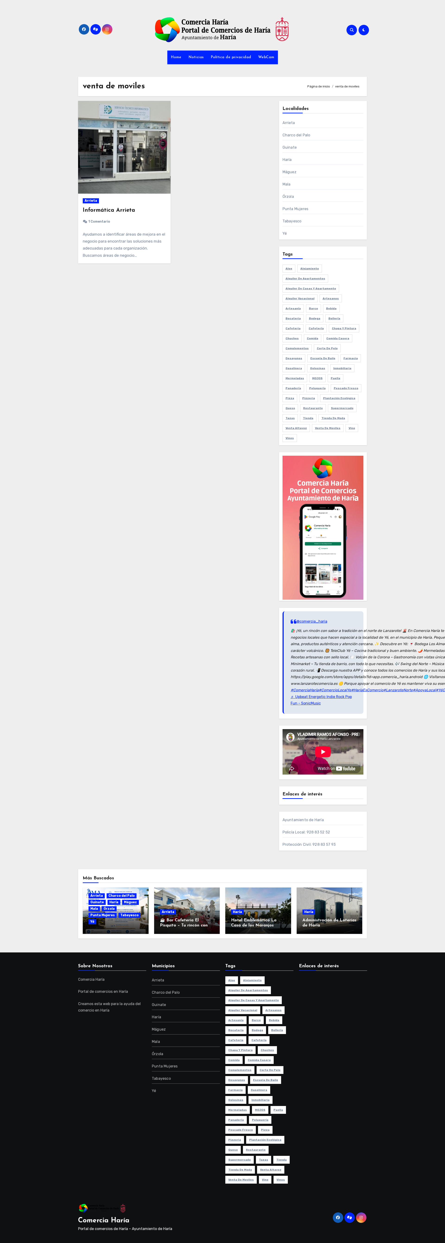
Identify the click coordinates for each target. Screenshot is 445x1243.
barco (313, 308)
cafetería (316, 328)
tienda (308, 418)
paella (335, 378)
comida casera (337, 338)
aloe (289, 268)
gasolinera (294, 368)
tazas (290, 418)
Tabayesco (292, 221)
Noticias (196, 57)
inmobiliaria (342, 368)
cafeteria (293, 328)
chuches (292, 338)
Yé (285, 233)
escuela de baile (322, 358)
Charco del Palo (296, 135)
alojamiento (309, 268)
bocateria (293, 318)
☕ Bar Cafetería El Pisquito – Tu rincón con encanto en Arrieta (184, 925)
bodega (314, 318)
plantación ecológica (339, 398)
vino (352, 428)
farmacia (350, 358)
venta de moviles (327, 428)
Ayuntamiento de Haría (303, 820)
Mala (287, 184)
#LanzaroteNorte (398, 690)
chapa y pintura (344, 328)
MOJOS (317, 378)
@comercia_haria (311, 621)
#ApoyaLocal (424, 690)
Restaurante (313, 408)
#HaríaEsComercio (367, 690)
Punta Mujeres (295, 209)
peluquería (317, 388)
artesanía (293, 308)
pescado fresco (346, 388)
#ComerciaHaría (305, 690)
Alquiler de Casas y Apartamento (311, 288)
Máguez (289, 172)
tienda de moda (333, 418)
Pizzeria (308, 398)
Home (176, 57)
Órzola (288, 196)
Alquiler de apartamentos (305, 278)
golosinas (317, 368)
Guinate (290, 147)
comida (312, 338)
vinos (290, 438)
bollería (334, 318)
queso (290, 408)
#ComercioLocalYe (335, 690)
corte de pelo (327, 348)
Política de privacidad (231, 57)
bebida (331, 308)
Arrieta (91, 201)
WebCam (266, 57)
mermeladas (295, 378)
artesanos (331, 298)
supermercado (342, 408)
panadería (293, 388)
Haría (287, 159)
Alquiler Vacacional (300, 298)
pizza (290, 398)
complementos (297, 348)
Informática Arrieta (109, 210)
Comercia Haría (103, 1220)
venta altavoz (296, 428)
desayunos (294, 358)
